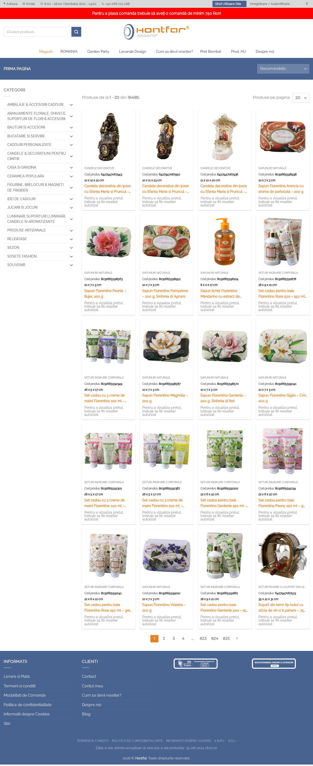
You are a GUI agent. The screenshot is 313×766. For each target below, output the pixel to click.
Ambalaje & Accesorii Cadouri (35, 105)
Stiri (7, 723)
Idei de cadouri (21, 199)
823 (203, 638)
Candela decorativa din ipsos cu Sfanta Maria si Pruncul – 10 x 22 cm (107, 189)
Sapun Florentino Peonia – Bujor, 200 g (105, 293)
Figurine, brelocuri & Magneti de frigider (35, 187)
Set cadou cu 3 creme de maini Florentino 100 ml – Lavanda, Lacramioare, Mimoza (162, 503)
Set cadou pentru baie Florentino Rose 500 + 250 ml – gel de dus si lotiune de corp (281, 294)
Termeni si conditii (19, 686)
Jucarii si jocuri (22, 207)
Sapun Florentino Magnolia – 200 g (165, 398)
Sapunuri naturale (272, 168)
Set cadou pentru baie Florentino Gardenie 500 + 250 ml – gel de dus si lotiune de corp (224, 608)
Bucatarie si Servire (26, 136)
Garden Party (98, 51)
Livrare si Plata (17, 676)
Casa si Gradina (21, 167)
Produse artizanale (26, 230)
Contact (89, 676)
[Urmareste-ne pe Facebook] (306, 4)
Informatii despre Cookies (27, 714)
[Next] (237, 638)
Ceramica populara (25, 176)
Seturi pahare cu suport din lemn (282, 587)
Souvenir (16, 265)
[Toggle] (71, 105)
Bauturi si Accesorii (26, 127)
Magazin (46, 51)
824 (214, 638)
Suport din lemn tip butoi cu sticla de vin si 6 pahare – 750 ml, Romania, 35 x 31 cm (282, 608)
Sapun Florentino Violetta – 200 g (164, 607)
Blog (86, 714)
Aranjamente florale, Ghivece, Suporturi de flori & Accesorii (36, 116)
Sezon (13, 247)
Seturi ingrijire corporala (278, 272)
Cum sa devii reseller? (174, 51)
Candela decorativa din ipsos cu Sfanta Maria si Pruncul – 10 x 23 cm (165, 189)
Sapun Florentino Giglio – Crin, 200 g (282, 398)
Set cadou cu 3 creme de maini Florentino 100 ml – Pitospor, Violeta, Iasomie (104, 398)
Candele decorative (99, 168)
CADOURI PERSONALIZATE (29, 145)
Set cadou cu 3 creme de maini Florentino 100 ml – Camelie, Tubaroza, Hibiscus (106, 503)
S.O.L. (232, 741)
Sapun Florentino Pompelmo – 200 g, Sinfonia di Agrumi (165, 293)
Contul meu (92, 686)
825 (226, 638)
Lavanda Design (132, 51)
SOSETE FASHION (22, 256)
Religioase (17, 239)
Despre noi (265, 51)
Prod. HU (238, 51)
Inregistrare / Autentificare (270, 4)
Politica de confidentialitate (28, 704)
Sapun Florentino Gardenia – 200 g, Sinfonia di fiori (223, 398)
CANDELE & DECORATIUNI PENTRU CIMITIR (36, 156)
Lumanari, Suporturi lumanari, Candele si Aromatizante (36, 219)
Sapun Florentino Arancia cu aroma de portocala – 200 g (280, 189)
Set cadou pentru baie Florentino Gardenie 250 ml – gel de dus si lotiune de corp (224, 503)
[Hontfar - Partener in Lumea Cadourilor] (156, 31)
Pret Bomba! (210, 51)
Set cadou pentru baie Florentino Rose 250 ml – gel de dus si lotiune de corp (107, 608)
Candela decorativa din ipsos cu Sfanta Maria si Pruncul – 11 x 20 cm (224, 189)
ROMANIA (69, 51)
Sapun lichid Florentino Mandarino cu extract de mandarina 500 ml (220, 294)
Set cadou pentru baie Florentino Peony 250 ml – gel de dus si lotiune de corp (282, 503)
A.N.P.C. (219, 741)
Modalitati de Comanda (25, 695)
